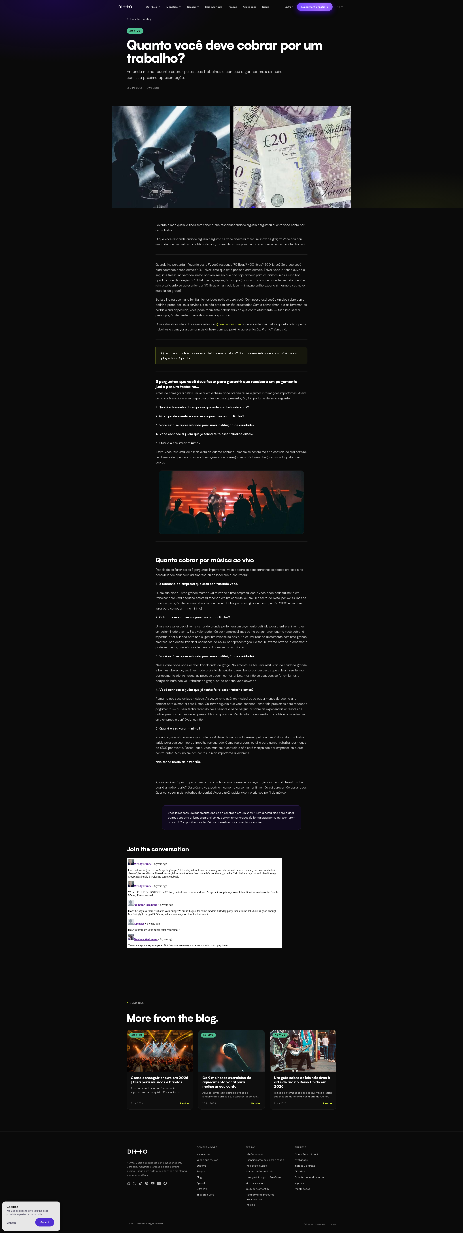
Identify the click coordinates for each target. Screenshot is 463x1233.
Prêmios (250, 1204)
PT (338, 6)
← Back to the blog (139, 19)
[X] (134, 1183)
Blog (199, 1177)
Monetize (172, 6)
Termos (333, 1224)
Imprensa (300, 1182)
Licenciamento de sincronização (265, 1159)
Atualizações (302, 1188)
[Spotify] (146, 1183)
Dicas (265, 6)
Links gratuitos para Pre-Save (263, 1177)
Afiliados (300, 1171)
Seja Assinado (213, 6)
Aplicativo (202, 1182)
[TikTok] (140, 1183)
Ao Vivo (135, 31)
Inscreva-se (203, 1154)
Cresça (191, 6)
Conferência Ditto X (306, 1154)
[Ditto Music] (125, 7)
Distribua (151, 6)
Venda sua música (207, 1159)
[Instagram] (128, 1183)
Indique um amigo (305, 1165)
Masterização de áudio (259, 1171)
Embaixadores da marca (309, 1177)
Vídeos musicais (255, 1182)
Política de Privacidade (314, 1224)
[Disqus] (204, 903)
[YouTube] (152, 1183)
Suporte (201, 1165)
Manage (11, 1222)
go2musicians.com (228, 324)
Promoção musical (256, 1165)
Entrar (289, 6)
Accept (44, 1222)
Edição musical (255, 1154)
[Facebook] (165, 1183)
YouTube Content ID (257, 1188)
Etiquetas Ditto (205, 1194)
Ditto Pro (202, 1188)
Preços (232, 6)
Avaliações (249, 6)
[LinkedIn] (159, 1183)
